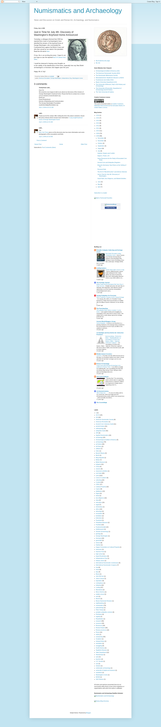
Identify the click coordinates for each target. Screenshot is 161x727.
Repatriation (99, 619)
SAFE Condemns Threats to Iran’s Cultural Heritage (110, 297)
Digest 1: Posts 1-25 (103, 156)
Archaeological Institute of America (106, 440)
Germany (98, 538)
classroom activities (101, 471)
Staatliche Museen (101, 650)
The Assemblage (101, 402)
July (99, 151)
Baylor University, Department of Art (106, 82)
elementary (99, 507)
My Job (98, 63)
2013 (98, 123)
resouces (98, 623)
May (99, 184)
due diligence (100, 498)
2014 (98, 120)
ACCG (98, 415)
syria (97, 657)
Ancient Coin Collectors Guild (104, 424)
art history (99, 444)
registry (98, 616)
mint (97, 596)
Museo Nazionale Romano (104, 601)
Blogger (88, 713)
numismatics (99, 605)
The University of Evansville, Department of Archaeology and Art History (108, 89)
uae (97, 663)
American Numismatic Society (105, 419)
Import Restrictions (101, 556)
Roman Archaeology (102, 364)
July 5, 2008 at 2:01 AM (46, 122)
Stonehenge (99, 654)
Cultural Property (101, 487)
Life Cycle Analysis (102, 376)
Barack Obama (100, 453)
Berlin (97, 455)
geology (98, 534)
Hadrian (98, 545)
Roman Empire (100, 628)
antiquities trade (100, 431)
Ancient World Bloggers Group (105, 321)
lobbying (98, 585)
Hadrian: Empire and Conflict (106, 153)
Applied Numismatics (102, 435)
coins (97, 475)
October (100, 143)
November (101, 141)
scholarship (99, 637)
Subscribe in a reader (100, 193)
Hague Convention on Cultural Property (107, 547)
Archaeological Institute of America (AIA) (108, 71)
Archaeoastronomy (102, 391)
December (101, 138)
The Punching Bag (102, 308)
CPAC (97, 484)
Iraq (97, 567)
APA (97, 433)
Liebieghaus (99, 583)
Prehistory (99, 614)
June (99, 182)
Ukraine (98, 666)
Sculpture (99, 639)
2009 (98, 133)
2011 (98, 128)
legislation (99, 581)
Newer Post (37, 144)
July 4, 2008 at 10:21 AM (46, 107)
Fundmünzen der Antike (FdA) (105, 80)
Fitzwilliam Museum (102, 522)
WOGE (98, 677)
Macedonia (99, 590)
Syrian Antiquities (101, 323)
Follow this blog (111, 207)
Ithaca (97, 574)
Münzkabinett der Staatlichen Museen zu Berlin (110, 78)
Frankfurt (98, 525)
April (99, 187)
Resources (99, 625)
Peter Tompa (99, 610)
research (98, 621)
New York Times (44, 132)
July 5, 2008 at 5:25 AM (46, 136)
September (101, 146)
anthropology (100, 428)
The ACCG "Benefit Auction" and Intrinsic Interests (112, 172)
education (99, 502)
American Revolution (44, 78)
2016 (98, 115)
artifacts (98, 448)
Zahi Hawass (100, 679)
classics (98, 469)
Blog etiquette (100, 457)
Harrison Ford (100, 551)
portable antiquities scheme (104, 612)
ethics (97, 509)
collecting (99, 480)
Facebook (99, 520)
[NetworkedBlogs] (110, 204)
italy (97, 572)
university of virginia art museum (105, 670)
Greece (98, 543)
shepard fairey (100, 641)
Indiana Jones (100, 560)
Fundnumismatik (101, 527)
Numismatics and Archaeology (78, 10)
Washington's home (77, 78)
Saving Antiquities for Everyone (106, 295)
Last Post (99, 355)
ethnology (99, 511)
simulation (99, 643)
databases (99, 491)
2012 (98, 125)
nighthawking (100, 603)
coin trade (99, 473)
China (97, 466)
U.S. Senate (99, 661)
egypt (97, 504)
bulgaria (98, 464)
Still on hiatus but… (101, 393)
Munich (98, 598)
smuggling (99, 646)
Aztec (97, 451)
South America (100, 648)
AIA (97, 417)
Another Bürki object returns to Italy (115, 269)
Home (61, 144)
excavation (99, 513)
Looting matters (101, 268)
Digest (98, 493)
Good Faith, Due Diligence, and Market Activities (111, 178)
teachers (98, 659)
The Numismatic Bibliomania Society (107, 75)
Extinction (99, 518)
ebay (97, 500)
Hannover (99, 549)
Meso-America (100, 592)
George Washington (55, 78)
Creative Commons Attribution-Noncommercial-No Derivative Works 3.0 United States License (109, 105)
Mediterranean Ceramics (104, 354)
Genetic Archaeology (102, 531)
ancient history (100, 426)
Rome (97, 632)
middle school (100, 594)
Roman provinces (101, 630)
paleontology (100, 607)
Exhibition (99, 516)
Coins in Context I (101, 478)
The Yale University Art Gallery (105, 92)
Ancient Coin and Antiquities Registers (108, 162)
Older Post (84, 144)
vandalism (99, 672)
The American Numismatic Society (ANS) (108, 73)
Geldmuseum (100, 529)
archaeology (99, 442)
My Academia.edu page (103, 60)
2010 (98, 131)
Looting (98, 587)
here (48, 51)
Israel (97, 569)
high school (99, 554)
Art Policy (98, 446)
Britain (98, 460)
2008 (98, 136)
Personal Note (101, 169)
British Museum (100, 462)
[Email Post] (58, 76)
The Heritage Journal (103, 282)
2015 (98, 118)
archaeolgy (99, 437)
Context (98, 482)
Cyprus (98, 489)
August (100, 148)
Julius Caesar (100, 578)
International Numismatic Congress (106, 565)
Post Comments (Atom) (49, 147)
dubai (97, 495)
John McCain (100, 576)
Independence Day (67, 78)
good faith (99, 540)
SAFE (97, 634)
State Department (101, 652)
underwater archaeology (103, 668)
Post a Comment (42, 140)
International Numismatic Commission (107, 563)
